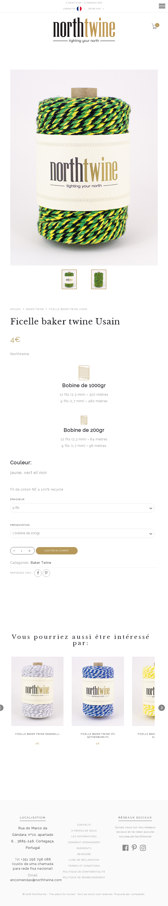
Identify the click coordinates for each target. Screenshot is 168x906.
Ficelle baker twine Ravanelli (37, 734)
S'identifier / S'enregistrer (84, 3)
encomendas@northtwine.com (36, 880)
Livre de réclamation (84, 860)
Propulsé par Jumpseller (129, 894)
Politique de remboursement (84, 877)
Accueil (15, 309)
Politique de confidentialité (84, 871)
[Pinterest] (46, 573)
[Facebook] (38, 573)
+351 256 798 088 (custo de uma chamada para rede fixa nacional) (32, 864)
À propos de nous (84, 830)
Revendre (84, 854)
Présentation (20, 525)
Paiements (84, 848)
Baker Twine (35, 309)
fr (69, 9)
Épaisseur (17, 499)
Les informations (84, 836)
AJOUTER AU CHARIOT (56, 550)
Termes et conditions (84, 866)
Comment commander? (84, 842)
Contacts (84, 825)
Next (161, 708)
